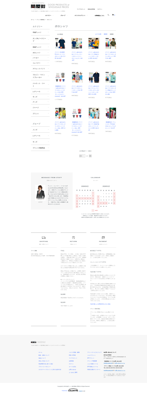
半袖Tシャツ (37, 32)
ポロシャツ (49, 19)
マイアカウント (81, 9)
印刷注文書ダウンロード (93, 369)
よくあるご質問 (73, 372)
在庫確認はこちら (99, 15)
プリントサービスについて (94, 352)
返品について (42, 358)
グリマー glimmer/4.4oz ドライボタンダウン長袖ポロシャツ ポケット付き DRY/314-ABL (110, 90)
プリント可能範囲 (92, 361)
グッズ (35, 102)
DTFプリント (90, 358)
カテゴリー (48, 15)
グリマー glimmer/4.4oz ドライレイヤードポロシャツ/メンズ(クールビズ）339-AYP (77, 56)
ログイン (99, 9)
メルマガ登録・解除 (74, 352)
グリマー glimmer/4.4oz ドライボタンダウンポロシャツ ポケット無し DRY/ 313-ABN (60, 126)
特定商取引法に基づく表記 (46, 364)
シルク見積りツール (92, 364)
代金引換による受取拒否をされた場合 (100, 304)
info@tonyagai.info (108, 363)
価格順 (105, 34)
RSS (70, 355)
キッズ (35, 96)
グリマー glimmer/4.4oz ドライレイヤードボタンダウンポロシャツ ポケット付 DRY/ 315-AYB (93, 90)
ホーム (32, 19)
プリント (36, 113)
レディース (36, 91)
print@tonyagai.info (108, 370)
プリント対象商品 (40, 19)
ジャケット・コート (39, 84)
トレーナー (36, 63)
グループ (63, 15)
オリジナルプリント (80, 15)
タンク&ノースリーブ (39, 39)
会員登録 (71, 361)
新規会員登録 (91, 9)
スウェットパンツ (39, 68)
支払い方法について (44, 361)
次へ (90, 156)
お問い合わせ (72, 369)
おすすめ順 (98, 34)
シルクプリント (91, 355)
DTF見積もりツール (92, 366)
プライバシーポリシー (45, 366)
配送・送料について (44, 355)
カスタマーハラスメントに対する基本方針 (50, 369)
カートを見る (72, 366)
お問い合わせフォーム (120, 363)
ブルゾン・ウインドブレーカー (39, 75)
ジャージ (36, 107)
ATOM (74, 355)
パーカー (36, 58)
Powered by (64, 390)
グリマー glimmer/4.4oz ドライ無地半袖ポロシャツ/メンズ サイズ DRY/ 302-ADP (93, 126)
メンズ (35, 129)
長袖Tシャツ (37, 47)
